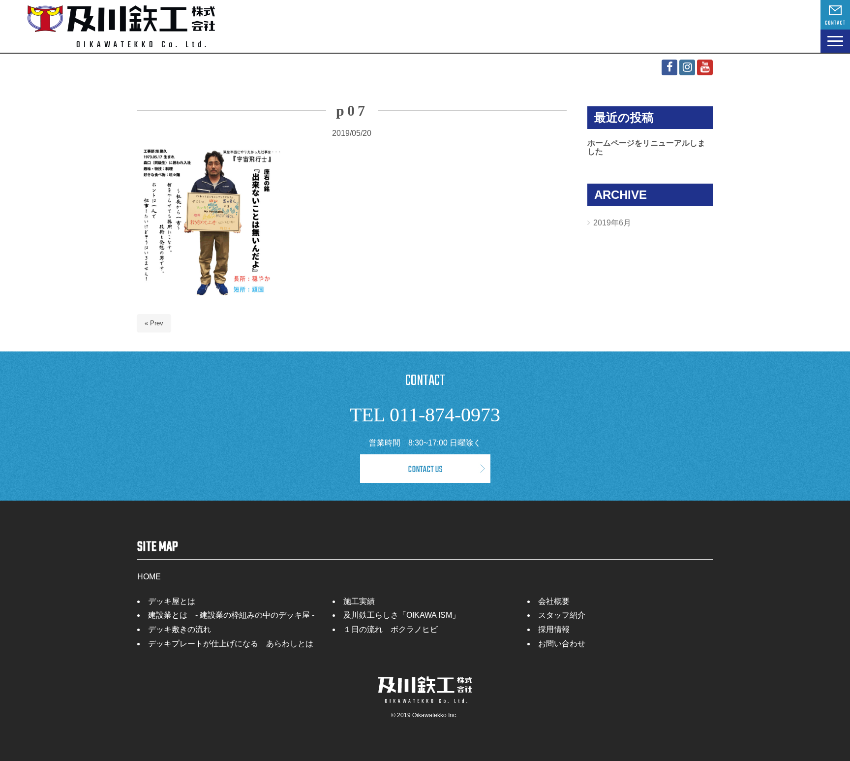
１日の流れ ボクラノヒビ (390, 629)
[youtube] (705, 67)
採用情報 (554, 629)
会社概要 (554, 601)
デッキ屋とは (171, 601)
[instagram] (687, 67)
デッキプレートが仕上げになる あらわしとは (230, 643)
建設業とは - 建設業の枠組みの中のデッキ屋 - (231, 615)
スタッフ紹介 (561, 615)
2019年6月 (612, 223)
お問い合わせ (561, 643)
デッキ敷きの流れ (179, 629)
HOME (149, 576)
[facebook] (669, 67)
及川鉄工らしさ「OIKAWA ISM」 (401, 615)
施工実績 (359, 601)
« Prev (154, 323)
